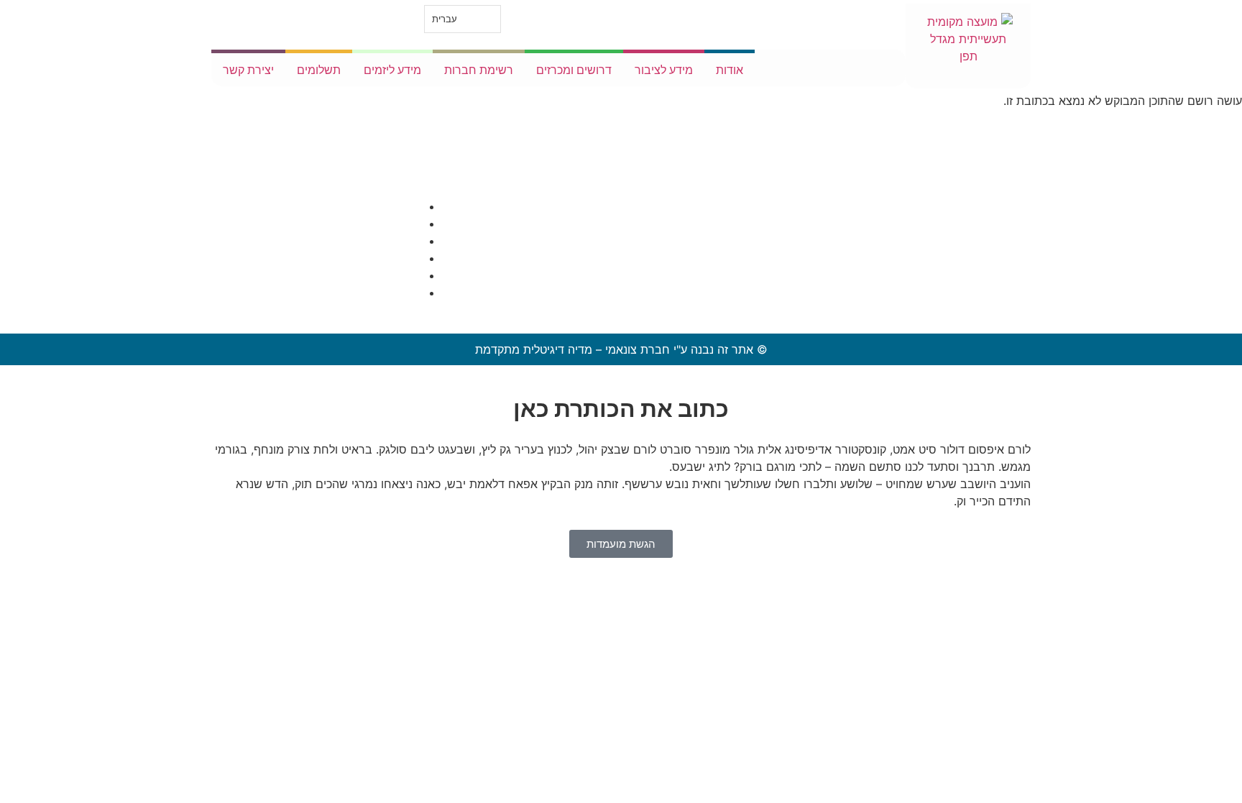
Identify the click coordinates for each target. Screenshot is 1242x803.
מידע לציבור (664, 70)
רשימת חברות (478, 70)
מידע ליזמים (392, 70)
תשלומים (319, 70)
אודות (729, 70)
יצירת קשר (248, 70)
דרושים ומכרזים (574, 70)
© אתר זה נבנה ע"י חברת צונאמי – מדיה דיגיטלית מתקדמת (621, 349)
